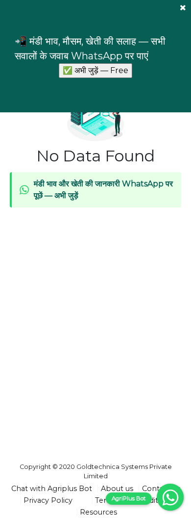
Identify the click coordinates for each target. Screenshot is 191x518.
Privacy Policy (48, 500)
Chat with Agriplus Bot (51, 488)
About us (117, 488)
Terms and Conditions (134, 500)
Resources (98, 512)
